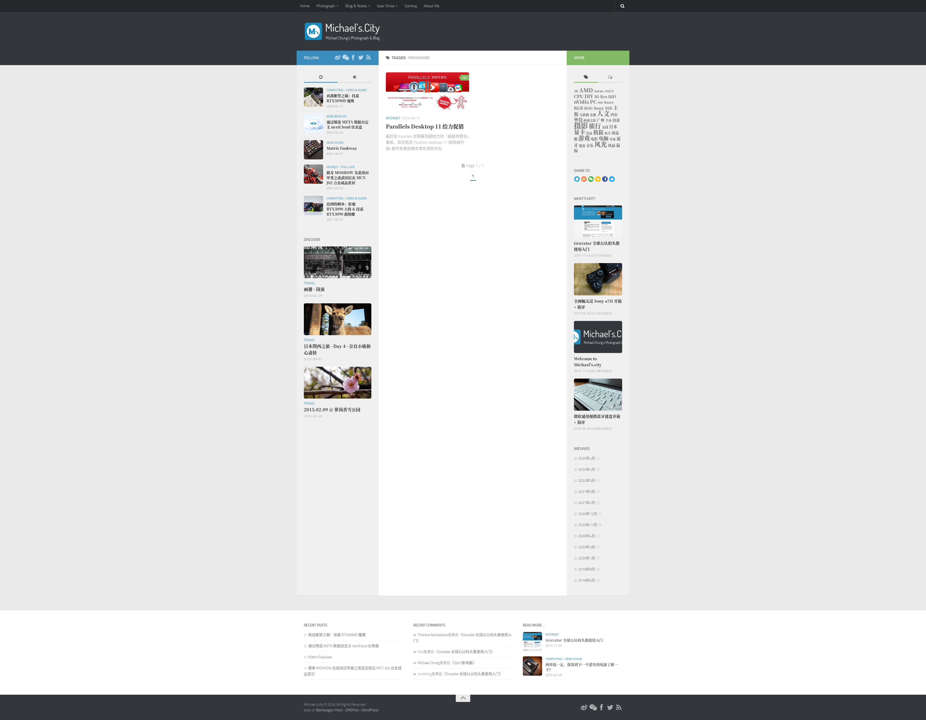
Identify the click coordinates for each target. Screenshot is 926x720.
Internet (393, 118)
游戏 (584, 138)
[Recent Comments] (610, 77)
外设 (578, 119)
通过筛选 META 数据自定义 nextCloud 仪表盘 (343, 646)
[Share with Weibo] (584, 179)
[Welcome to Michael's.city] (598, 337)
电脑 (603, 138)
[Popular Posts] (354, 77)
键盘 (582, 145)
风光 (600, 144)
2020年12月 (587, 514)
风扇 (611, 145)
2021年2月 (586, 503)
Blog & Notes (356, 6)
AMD (586, 90)
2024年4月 (586, 469)
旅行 (595, 126)
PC (593, 101)
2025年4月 (586, 458)
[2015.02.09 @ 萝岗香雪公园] (337, 383)
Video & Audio (356, 90)
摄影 (581, 125)
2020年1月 (586, 558)
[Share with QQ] (577, 179)
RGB (578, 108)
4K (576, 91)
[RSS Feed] (368, 58)
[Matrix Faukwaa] (313, 149)
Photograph (325, 6)
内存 (614, 114)
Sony (599, 108)
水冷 (607, 133)
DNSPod (352, 710)
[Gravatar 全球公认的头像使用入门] (598, 221)
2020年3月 (586, 547)
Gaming (411, 6)
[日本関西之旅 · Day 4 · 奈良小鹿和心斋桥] (337, 319)
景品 (589, 133)
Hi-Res (600, 96)
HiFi (612, 96)
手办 (608, 120)
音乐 (589, 145)
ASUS (609, 91)
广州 (600, 119)
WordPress (370, 710)
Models (332, 167)
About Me (431, 6)
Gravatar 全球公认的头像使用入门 (464, 652)
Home (305, 6)
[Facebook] (353, 58)
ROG (588, 108)
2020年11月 (587, 525)
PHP (600, 102)
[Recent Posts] (321, 77)
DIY (589, 96)
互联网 (584, 114)
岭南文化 (590, 120)
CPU (579, 96)
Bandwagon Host (329, 710)
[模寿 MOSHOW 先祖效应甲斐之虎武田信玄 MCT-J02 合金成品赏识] (313, 174)
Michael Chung (429, 663)
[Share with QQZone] (598, 179)
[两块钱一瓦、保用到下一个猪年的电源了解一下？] (532, 666)
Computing (335, 90)
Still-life (348, 167)
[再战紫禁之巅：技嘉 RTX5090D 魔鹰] (313, 97)
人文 (603, 113)
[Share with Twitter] (612, 179)
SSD (608, 108)
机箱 (598, 132)
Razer (609, 102)
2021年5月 (586, 491)
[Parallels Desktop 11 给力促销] (427, 92)
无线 (605, 127)
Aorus (599, 91)
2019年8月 (586, 569)
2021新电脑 (463, 663)
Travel (309, 283)
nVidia (581, 101)
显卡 (579, 132)
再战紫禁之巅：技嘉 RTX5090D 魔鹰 (337, 635)
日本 (613, 126)
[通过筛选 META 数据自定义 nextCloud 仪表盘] (313, 123)
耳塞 (612, 139)
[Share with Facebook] (605, 179)
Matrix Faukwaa (320, 657)
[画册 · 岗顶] (337, 262)
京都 (593, 114)
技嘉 (616, 119)
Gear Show (386, 6)
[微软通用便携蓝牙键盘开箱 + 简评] (598, 395)
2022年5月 (586, 480)
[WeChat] (345, 58)
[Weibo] (337, 58)
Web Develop (337, 116)
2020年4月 (586, 536)
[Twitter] (361, 58)
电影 (594, 138)
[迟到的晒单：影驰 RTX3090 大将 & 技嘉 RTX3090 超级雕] (313, 205)
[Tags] (586, 77)
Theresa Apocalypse (433, 635)
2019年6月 (586, 580)
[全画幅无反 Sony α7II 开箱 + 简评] (598, 279)
